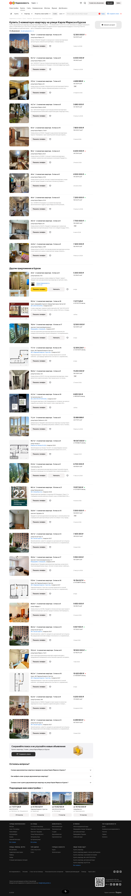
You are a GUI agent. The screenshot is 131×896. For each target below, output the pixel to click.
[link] (118, 3)
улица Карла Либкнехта (37, 420)
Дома (103, 826)
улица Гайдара (35, 606)
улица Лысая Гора (36, 536)
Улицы (11, 857)
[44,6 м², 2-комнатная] (20, 254)
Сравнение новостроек (16, 852)
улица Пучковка (35, 373)
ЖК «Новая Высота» (36, 492)
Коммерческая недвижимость (111, 829)
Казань (11, 837)
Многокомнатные (57, 826)
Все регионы (13, 849)
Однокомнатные (57, 837)
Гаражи (104, 834)
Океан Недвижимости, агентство (43, 284)
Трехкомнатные (56, 829)
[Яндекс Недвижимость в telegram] (121, 872)
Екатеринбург (13, 834)
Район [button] (103, 14)
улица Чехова (35, 443)
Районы (11, 855)
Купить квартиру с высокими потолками (85, 855)
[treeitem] (14, 8)
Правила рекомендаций (72, 871)
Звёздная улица (35, 837)
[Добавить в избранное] (50, 46)
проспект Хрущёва (36, 513)
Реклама (25, 871)
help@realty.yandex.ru (45, 883)
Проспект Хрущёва (36, 831)
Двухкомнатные (57, 834)
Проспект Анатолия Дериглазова (40, 829)
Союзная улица (35, 467)
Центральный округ (79, 831)
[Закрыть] (121, 13)
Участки (104, 831)
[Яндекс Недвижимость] (19, 3)
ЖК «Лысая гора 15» (36, 538)
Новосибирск (13, 831)
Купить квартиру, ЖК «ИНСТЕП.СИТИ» (84, 857)
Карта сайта (91, 871)
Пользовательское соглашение (54, 871)
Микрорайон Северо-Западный (82, 829)
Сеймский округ (78, 837)
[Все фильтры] (11, 14)
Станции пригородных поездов (18, 860)
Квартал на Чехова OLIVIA (38, 445)
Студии (54, 831)
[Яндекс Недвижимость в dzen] (117, 872)
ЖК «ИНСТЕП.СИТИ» (37, 305)
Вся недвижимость (14, 871)
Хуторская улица (35, 397)
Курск (32, 304)
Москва (11, 826)
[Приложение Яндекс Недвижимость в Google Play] (114, 884)
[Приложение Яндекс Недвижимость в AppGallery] (117, 884)
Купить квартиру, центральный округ (84, 860)
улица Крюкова (35, 275)
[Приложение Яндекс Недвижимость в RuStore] (120, 884)
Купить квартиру (78, 849)
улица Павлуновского (37, 490)
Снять (32, 852)
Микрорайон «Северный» (38, 329)
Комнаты (104, 837)
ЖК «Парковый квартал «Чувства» (41, 352)
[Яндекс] (118, 892)
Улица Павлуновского (37, 834)
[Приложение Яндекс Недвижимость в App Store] (111, 884)
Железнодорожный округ (80, 826)
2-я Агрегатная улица (37, 826)
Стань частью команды (36, 871)
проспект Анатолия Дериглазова (40, 327)
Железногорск (56, 852)
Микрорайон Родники (79, 834)
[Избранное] (81, 3)
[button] (84, 3)
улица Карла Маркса (36, 37)
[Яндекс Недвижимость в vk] (114, 872)
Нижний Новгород (14, 839)
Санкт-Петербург (14, 829)
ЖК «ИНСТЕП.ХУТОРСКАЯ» (39, 399)
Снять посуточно (36, 849)
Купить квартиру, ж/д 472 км (81, 862)
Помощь (83, 871)
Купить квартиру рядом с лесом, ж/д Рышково (86, 852)
